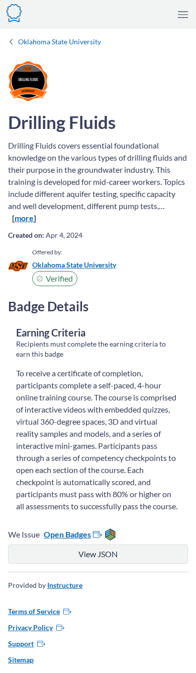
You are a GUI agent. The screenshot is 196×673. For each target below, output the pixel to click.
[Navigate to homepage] (14, 12)
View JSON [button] (98, 554)
